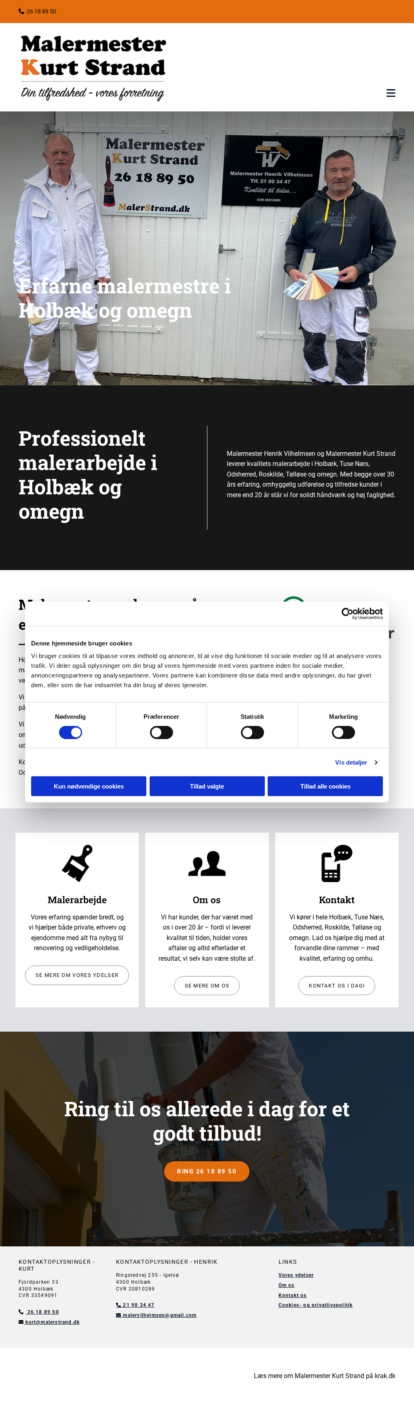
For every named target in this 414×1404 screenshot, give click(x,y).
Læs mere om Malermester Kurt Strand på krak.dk (324, 1376)
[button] (391, 93)
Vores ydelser (296, 1275)
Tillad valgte (207, 786)
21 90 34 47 (135, 1305)
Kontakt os (293, 1295)
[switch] (161, 732)
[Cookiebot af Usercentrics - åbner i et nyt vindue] (347, 613)
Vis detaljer (351, 762)
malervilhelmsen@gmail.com (156, 1315)
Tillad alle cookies (325, 786)
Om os (287, 1285)
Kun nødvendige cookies (89, 786)
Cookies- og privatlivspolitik (316, 1305)
